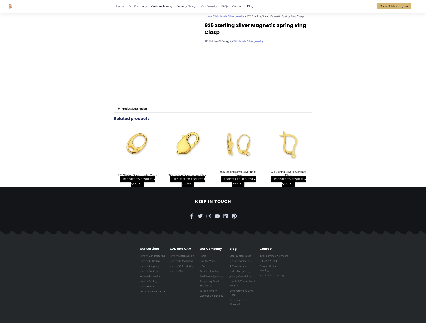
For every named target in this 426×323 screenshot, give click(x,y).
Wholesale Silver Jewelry (229, 16)
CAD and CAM (180, 249)
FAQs (224, 6)
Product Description (134, 108)
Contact (237, 6)
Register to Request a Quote (139, 181)
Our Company (137, 6)
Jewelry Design (187, 6)
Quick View (137, 165)
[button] (213, 108)
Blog (250, 6)
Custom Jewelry (162, 6)
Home (120, 6)
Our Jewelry (209, 6)
